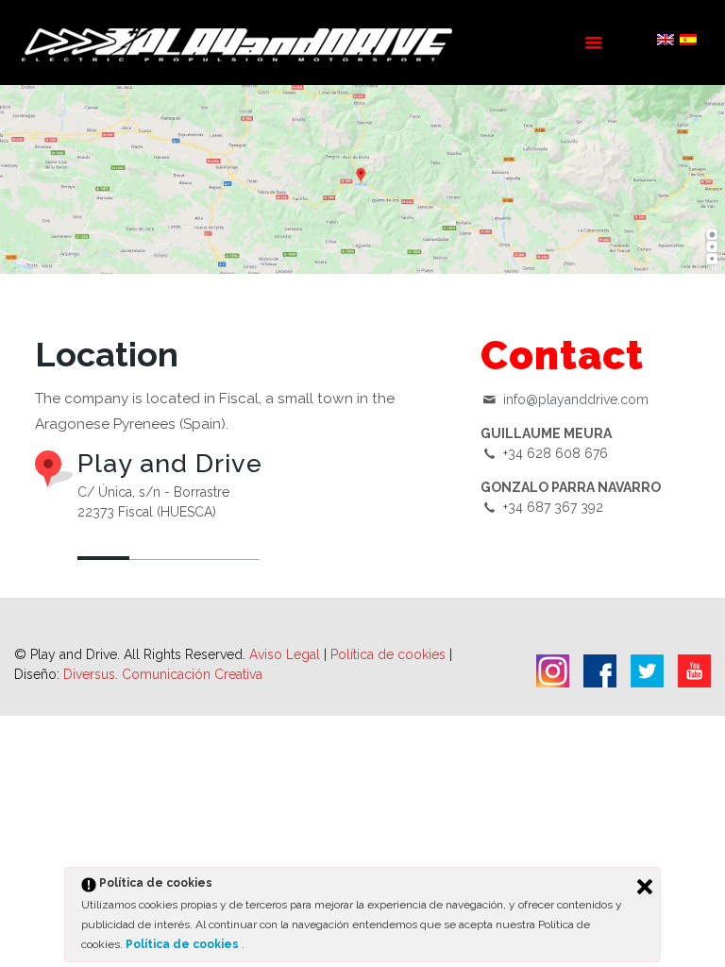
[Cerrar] (644, 886)
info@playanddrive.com (576, 399)
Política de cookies (389, 654)
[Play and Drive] (239, 42)
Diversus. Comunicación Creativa (162, 674)
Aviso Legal (284, 654)
